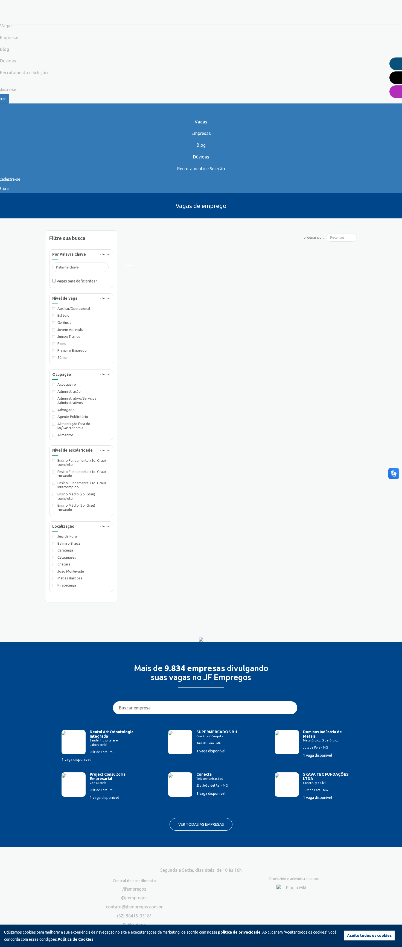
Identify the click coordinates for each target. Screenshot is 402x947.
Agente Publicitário (72, 416)
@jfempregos (134, 897)
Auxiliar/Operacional (73, 308)
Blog (201, 145)
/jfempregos (134, 889)
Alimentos (65, 435)
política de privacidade (239, 932)
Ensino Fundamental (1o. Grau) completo (81, 462)
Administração (69, 391)
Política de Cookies (75, 939)
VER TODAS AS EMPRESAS (201, 824)
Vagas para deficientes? (76, 281)
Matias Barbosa (69, 578)
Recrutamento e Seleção (201, 168)
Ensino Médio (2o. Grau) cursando (76, 507)
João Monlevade (70, 571)
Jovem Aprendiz (70, 329)
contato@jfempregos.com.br (134, 906)
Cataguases (66, 557)
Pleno (61, 343)
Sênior (62, 357)
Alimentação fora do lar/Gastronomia (73, 426)
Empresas (201, 133)
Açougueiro (66, 384)
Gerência (64, 322)
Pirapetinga (66, 585)
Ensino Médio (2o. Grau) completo (76, 496)
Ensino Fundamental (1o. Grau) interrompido (81, 485)
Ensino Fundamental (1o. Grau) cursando (81, 474)
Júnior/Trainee (68, 336)
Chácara (63, 564)
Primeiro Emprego (72, 350)
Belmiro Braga (68, 543)
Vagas (201, 121)
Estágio (63, 315)
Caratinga (65, 550)
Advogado (66, 410)
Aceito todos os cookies (369, 935)
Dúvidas (201, 156)
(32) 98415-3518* (134, 915)
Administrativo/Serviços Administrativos (76, 400)
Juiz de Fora (67, 536)
